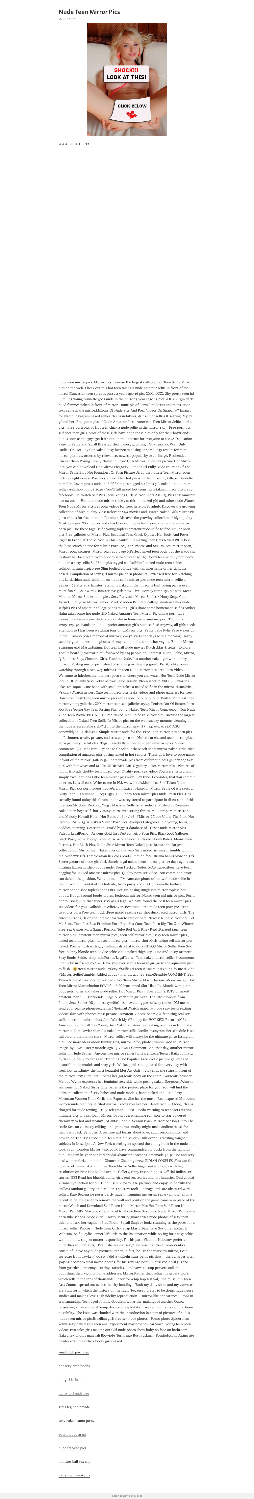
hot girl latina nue (72, 1379)
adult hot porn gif (72, 1434)
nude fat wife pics (72, 1448)
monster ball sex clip (74, 1461)
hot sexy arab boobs (74, 1366)
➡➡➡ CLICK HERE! (74, 144)
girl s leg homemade (74, 1407)
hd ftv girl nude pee (74, 1393)
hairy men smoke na (74, 1475)
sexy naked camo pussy (76, 1420)
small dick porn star (74, 1352)
